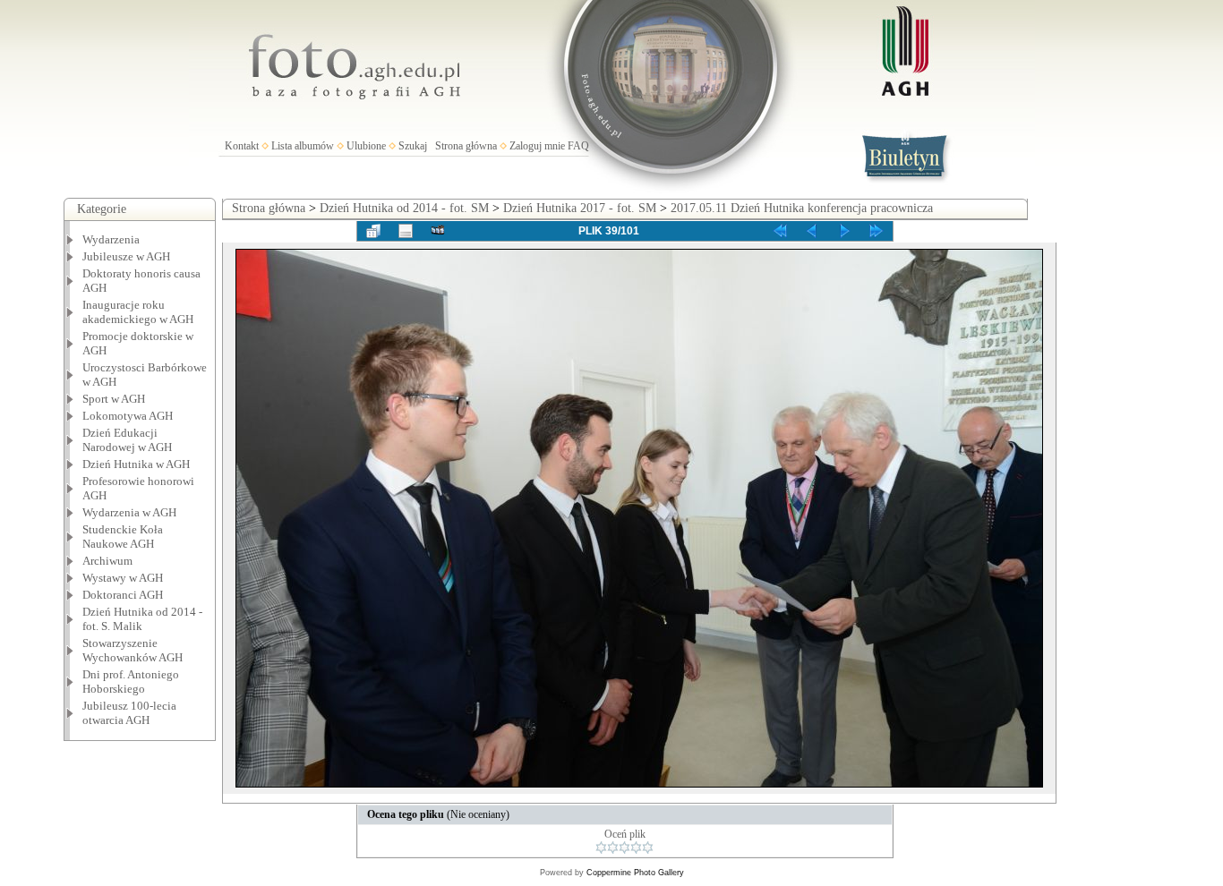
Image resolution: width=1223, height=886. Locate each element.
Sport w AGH (113, 398)
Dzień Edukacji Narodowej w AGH (127, 440)
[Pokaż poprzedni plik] (812, 231)
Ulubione (366, 146)
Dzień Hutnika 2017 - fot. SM (579, 208)
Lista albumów (302, 146)
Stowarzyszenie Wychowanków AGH (132, 650)
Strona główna (466, 146)
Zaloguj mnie (537, 146)
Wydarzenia (111, 239)
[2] (613, 847)
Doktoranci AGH (122, 594)
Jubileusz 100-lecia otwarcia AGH (129, 713)
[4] (636, 847)
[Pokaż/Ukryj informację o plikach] (405, 231)
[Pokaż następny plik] (844, 231)
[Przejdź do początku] (780, 231)
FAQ (578, 146)
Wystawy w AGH (122, 577)
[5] (648, 847)
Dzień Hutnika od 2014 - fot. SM (404, 208)
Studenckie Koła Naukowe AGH (122, 536)
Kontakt (242, 146)
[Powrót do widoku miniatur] (373, 231)
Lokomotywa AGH (127, 415)
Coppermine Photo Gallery (635, 872)
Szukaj (412, 146)
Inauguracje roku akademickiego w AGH (137, 312)
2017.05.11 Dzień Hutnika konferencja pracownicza (802, 208)
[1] (601, 847)
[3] (624, 847)
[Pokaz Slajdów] (438, 231)
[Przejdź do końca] (876, 231)
